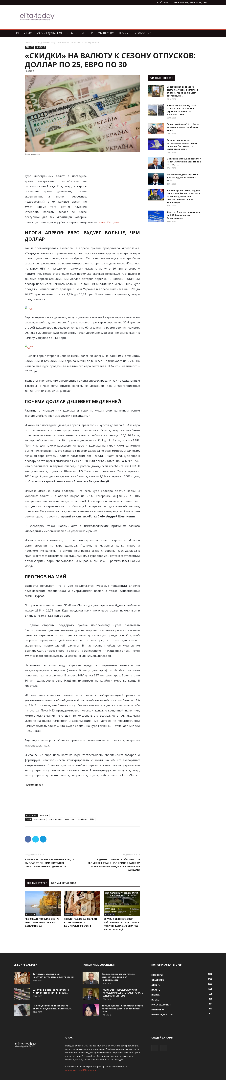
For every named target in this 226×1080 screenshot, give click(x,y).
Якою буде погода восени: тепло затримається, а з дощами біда (42, 922)
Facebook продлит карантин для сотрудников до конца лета (182, 177)
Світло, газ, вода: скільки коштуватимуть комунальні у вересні (80, 922)
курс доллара (55, 819)
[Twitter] (163, 1048)
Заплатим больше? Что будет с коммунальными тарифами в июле (184, 127)
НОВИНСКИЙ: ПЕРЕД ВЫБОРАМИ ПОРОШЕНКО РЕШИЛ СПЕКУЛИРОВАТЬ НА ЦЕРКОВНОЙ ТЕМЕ (122, 993)
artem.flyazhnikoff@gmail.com (80, 1069)
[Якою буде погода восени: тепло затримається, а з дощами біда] (43, 903)
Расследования (49, 33)
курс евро (69, 819)
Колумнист (144, 33)
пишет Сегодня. (108, 222)
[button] (208, 33)
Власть (72, 33)
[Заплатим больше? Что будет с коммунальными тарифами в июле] (156, 128)
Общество (106, 33)
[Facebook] (154, 1048)
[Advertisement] (130, 17)
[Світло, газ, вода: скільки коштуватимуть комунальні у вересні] (82, 903)
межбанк (82, 819)
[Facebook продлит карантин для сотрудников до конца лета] (156, 179)
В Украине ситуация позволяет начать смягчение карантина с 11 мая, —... (184, 161)
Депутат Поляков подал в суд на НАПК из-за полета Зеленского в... (183, 215)
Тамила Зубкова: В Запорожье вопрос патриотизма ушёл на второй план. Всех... (122, 1008)
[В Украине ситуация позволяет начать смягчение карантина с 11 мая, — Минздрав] (156, 163)
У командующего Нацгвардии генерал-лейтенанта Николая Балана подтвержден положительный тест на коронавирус (183, 196)
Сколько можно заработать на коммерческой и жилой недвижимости (118, 977)
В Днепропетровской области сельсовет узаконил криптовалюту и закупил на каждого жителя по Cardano (114, 864)
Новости (40, 47)
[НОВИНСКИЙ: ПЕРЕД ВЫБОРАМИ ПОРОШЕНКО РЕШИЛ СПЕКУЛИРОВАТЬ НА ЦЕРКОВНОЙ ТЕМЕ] (91, 994)
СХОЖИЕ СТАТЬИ (37, 882)
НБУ (92, 819)
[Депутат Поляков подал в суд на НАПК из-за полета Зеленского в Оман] (156, 216)
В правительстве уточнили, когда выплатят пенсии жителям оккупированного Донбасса (49, 863)
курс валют (39, 819)
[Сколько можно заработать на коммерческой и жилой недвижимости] (91, 978)
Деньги (87, 33)
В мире (124, 33)
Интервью (24, 33)
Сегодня (44, 815)
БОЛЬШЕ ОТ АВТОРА (63, 882)
